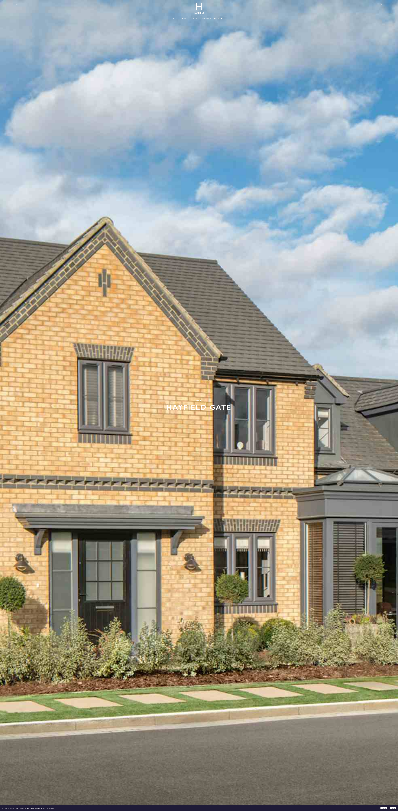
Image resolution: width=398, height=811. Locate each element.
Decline (384, 808)
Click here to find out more (45, 808)
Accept (393, 808)
